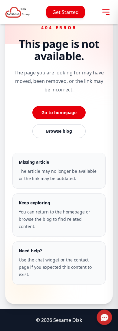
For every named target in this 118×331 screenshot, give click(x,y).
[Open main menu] (106, 12)
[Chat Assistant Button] (104, 317)
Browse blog (59, 131)
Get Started (65, 12)
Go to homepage (59, 112)
